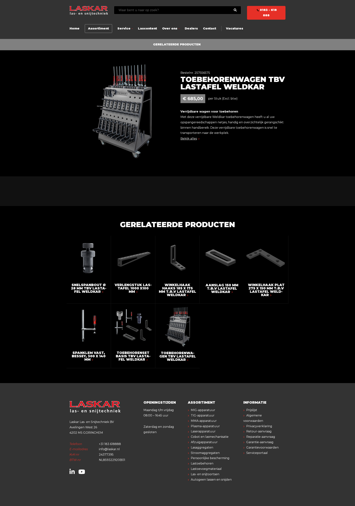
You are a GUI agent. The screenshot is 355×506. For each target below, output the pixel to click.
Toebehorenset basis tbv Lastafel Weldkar (133, 356)
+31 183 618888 (110, 444)
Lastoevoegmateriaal (206, 469)
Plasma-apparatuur (205, 426)
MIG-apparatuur (203, 410)
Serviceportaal (257, 453)
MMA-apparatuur (204, 421)
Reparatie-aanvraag (260, 437)
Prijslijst (251, 410)
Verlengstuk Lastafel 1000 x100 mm (133, 288)
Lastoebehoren (202, 463)
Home (75, 28)
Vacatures (234, 28)
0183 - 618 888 (268, 12)
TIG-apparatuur (202, 415)
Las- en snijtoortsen (205, 474)
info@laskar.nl (109, 449)
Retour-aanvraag (259, 431)
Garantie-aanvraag (259, 442)
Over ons (169, 28)
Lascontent (147, 28)
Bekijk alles (188, 138)
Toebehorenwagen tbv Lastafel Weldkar (177, 356)
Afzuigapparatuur (204, 442)
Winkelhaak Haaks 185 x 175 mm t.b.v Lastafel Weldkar (177, 290)
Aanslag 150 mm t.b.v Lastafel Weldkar (222, 288)
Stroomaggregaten (205, 453)
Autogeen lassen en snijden (211, 479)
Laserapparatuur (203, 431)
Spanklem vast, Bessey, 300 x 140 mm (89, 356)
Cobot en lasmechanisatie (210, 437)
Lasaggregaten (202, 447)
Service (124, 28)
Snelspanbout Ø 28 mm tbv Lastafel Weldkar (88, 288)
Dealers (191, 28)
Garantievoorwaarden (262, 447)
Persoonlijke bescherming (210, 458)
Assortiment (98, 28)
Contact (209, 28)
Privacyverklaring (259, 426)
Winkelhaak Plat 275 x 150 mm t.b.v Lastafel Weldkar (266, 290)
